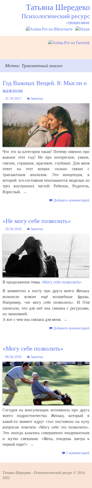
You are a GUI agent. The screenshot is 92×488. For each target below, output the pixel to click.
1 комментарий (77, 453)
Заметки (37, 98)
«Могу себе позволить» (61, 282)
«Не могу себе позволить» (37, 221)
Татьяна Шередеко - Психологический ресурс (37, 473)
